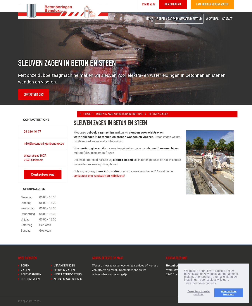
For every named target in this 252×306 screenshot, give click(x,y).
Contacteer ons (34, 95)
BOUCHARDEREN (31, 274)
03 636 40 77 (148, 4)
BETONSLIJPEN (30, 279)
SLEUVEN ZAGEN (158, 114)
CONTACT (227, 19)
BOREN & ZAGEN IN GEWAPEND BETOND (179, 19)
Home (87, 114)
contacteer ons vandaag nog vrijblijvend (99, 175)
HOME (149, 19)
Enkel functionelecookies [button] (198, 293)
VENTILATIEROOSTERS (68, 274)
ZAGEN (25, 270)
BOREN (25, 265)
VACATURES (212, 19)
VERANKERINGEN (64, 265)
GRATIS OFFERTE (173, 4)
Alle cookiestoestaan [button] (229, 293)
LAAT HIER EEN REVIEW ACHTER (212, 4)
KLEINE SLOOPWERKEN (68, 279)
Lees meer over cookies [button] (200, 283)
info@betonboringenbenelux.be (44, 143)
